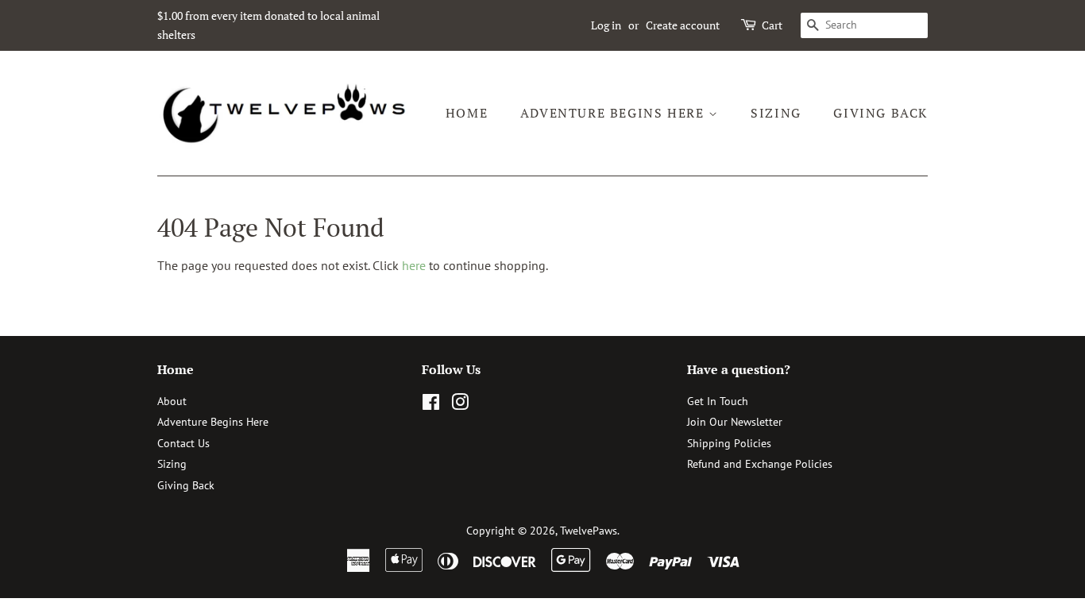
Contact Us (183, 443)
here (414, 265)
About (172, 401)
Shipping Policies (729, 443)
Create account (683, 25)
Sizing (776, 113)
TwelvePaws (588, 530)
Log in (606, 25)
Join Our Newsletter (734, 422)
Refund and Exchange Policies (759, 464)
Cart (772, 25)
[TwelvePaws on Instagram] (460, 405)
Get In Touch (717, 401)
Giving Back (880, 113)
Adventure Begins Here (614, 113)
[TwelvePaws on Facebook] (431, 405)
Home (467, 113)
